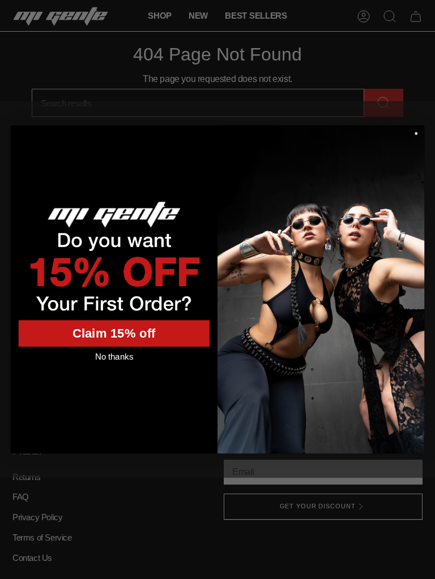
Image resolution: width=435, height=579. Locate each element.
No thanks (114, 356)
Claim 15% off (114, 333)
